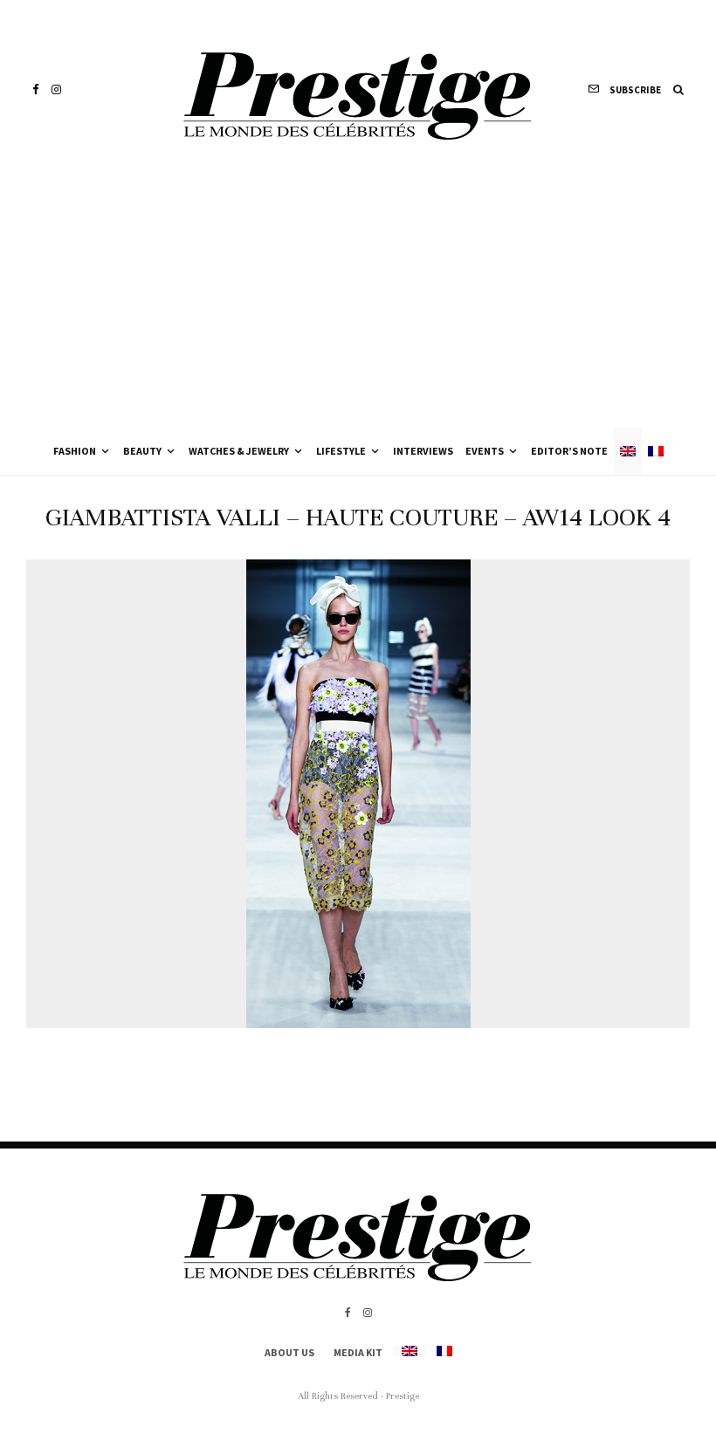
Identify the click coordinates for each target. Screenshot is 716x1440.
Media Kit (358, 1352)
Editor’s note (569, 450)
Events (484, 450)
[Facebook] (35, 89)
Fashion (74, 450)
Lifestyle (341, 450)
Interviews (423, 450)
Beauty (142, 450)
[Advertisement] (358, 297)
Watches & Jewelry (239, 450)
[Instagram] (56, 89)
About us (289, 1352)
